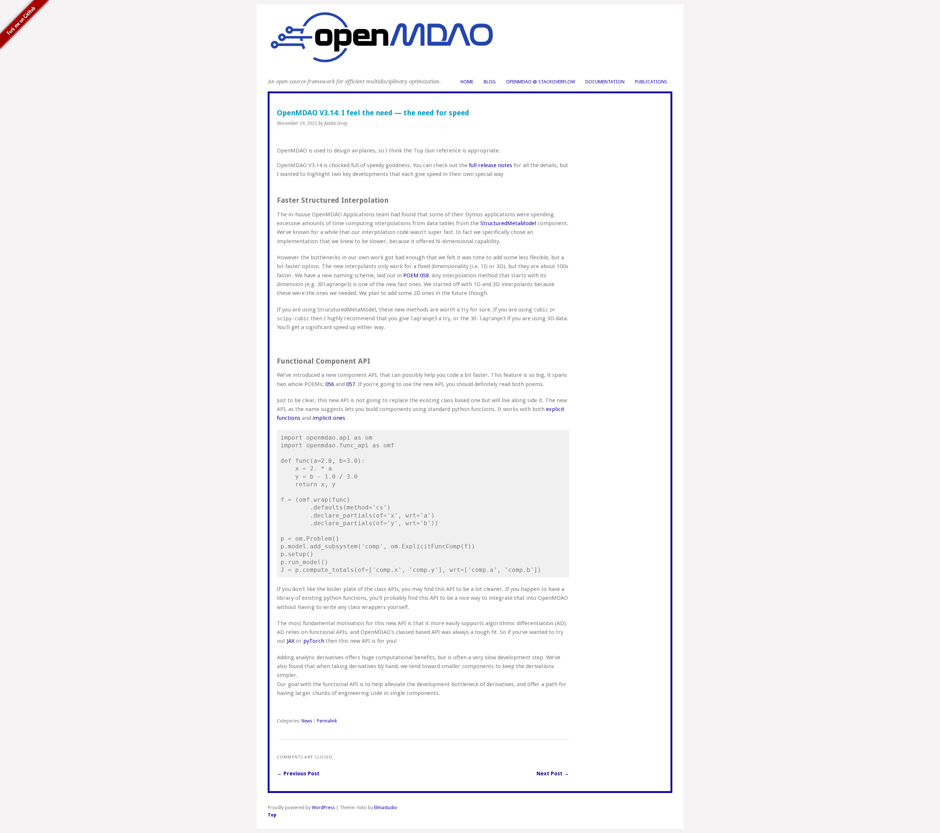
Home (466, 81)
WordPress (323, 807)
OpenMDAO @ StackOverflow (540, 81)
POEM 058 (416, 275)
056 (329, 384)
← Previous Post (298, 773)
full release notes (490, 165)
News (306, 721)
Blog (490, 81)
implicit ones (328, 418)
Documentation (605, 81)
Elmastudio (385, 807)
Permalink (327, 721)
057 (350, 384)
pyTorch (313, 641)
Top (272, 815)
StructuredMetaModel (509, 223)
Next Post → (552, 773)
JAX (290, 641)
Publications (651, 81)
